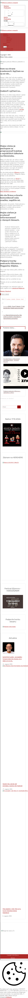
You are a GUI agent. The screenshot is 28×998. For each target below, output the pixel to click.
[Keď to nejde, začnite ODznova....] (9, 2)
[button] (3, 53)
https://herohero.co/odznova (8, 191)
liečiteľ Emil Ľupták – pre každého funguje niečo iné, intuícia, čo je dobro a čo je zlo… (12, 659)
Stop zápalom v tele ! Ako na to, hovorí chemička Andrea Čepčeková (12, 911)
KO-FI (18, 178)
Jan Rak (21, 109)
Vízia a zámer (5, 294)
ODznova (17, 172)
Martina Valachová (5, 291)
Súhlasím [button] (9, 997)
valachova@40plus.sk (18, 288)
